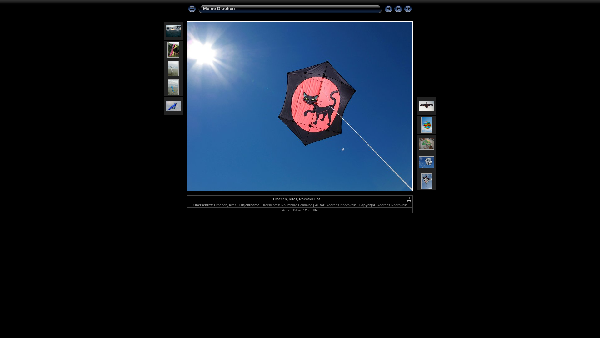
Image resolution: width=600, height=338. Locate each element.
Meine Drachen (219, 8)
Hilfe (315, 210)
